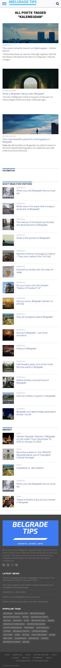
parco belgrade (39, 635)
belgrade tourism (12, 642)
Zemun (51, 620)
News (28, 655)
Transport (38, 658)
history (7, 620)
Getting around (41, 655)
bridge (26, 642)
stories (7, 631)
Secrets (26, 658)
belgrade (8, 613)
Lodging (15, 658)
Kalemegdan (20, 638)
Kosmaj (44, 638)
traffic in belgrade (13, 628)
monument (29, 628)
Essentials (17, 655)
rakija (52, 635)
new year (8, 638)
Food (54, 655)
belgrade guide (37, 613)
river (17, 635)
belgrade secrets (12, 617)
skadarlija (34, 638)
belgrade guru (38, 620)
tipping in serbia (39, 631)
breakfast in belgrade (14, 624)
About (49, 658)
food (26, 620)
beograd (17, 620)
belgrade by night (39, 617)
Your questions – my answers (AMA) (32, 661)
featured (8, 635)
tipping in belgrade (36, 624)
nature (25, 635)
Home (6, 655)
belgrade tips (21, 613)
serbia (26, 617)
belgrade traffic (21, 631)
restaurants (43, 628)
